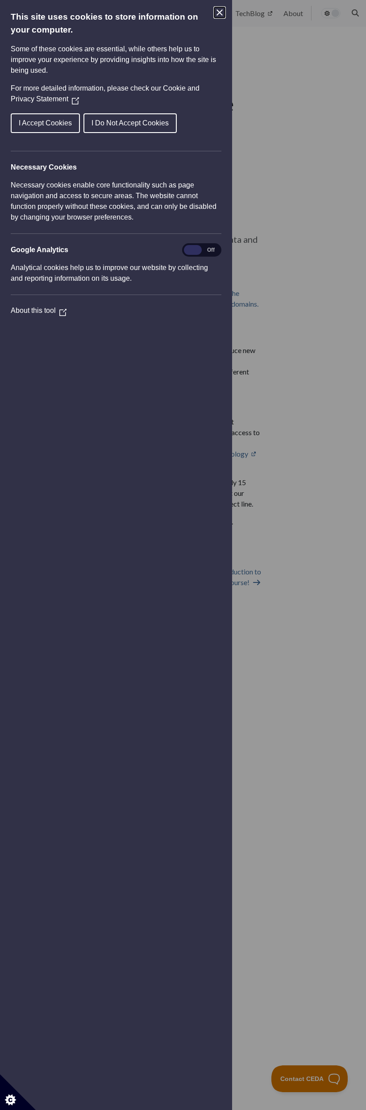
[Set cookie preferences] (18, 1092)
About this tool (39, 310)
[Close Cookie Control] (219, 12)
